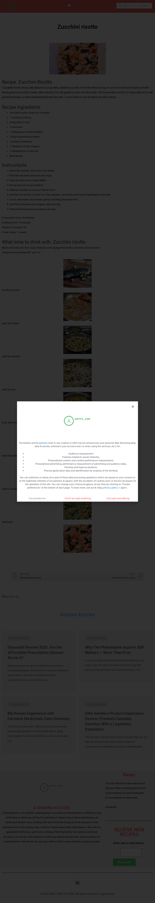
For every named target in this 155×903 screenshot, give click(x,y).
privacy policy (111, 487)
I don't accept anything (77, 498)
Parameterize (37, 498)
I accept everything (117, 498)
